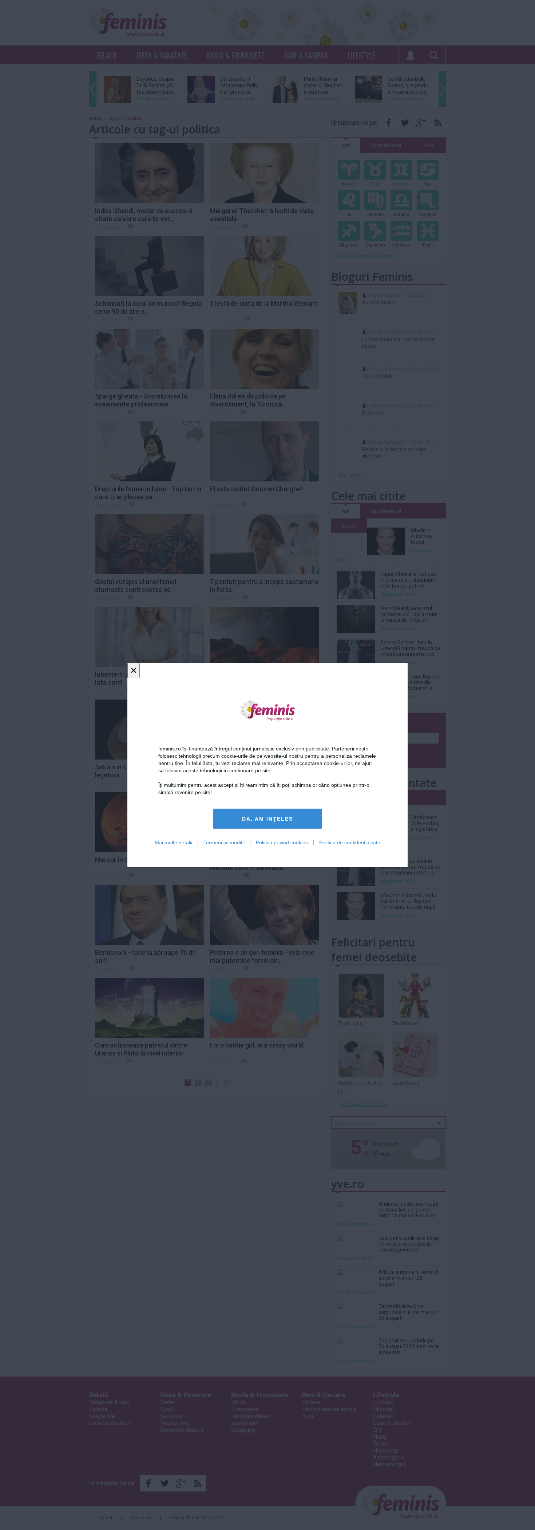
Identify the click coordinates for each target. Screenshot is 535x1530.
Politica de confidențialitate (349, 842)
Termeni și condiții (224, 842)
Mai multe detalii (173, 842)
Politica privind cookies (282, 842)
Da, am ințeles (267, 819)
